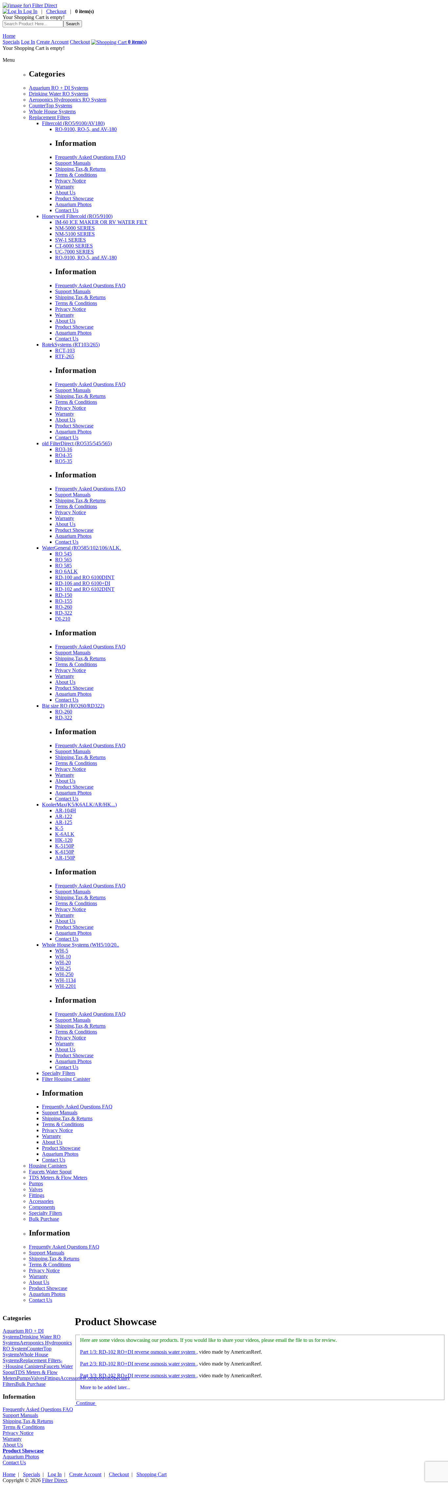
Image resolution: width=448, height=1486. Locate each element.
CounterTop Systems (50, 105)
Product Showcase (74, 198)
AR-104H (65, 810)
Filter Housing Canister (66, 1079)
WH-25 (63, 968)
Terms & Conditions (76, 175)
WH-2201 (65, 986)
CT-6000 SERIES (74, 246)
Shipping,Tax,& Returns (80, 169)
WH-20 (63, 962)
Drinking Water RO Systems (58, 94)
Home (9, 36)
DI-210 (62, 619)
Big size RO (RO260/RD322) (73, 706)
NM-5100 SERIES (75, 234)
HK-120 (63, 840)
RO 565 (63, 559)
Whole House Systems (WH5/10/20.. (80, 945)
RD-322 (63, 613)
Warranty (64, 186)
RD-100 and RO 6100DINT (84, 577)
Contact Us (66, 210)
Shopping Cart (151, 1474)
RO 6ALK (66, 571)
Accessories (41, 1201)
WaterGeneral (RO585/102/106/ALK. (81, 548)
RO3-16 (63, 449)
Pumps (36, 1183)
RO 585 (63, 565)
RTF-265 (64, 356)
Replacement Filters (49, 117)
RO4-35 (63, 455)
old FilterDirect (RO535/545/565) (77, 443)
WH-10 (63, 956)
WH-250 (64, 974)
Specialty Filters (58, 1073)
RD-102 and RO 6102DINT (84, 589)
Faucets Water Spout (50, 1171)
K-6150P (64, 852)
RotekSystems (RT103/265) (71, 344)
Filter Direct (54, 1480)
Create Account (52, 42)
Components (42, 1207)
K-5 (59, 828)
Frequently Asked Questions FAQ (90, 157)
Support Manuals (73, 163)
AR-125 (63, 822)
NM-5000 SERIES (75, 228)
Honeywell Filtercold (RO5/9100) (77, 216)
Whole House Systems (52, 111)
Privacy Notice (70, 181)
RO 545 (63, 554)
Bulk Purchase (44, 1219)
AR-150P (65, 858)
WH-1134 (65, 980)
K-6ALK (64, 834)
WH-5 (61, 950)
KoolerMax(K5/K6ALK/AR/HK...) (79, 804)
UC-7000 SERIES (74, 251)
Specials (11, 42)
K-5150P (64, 846)
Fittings (36, 1195)
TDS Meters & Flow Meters (58, 1177)
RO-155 (63, 601)
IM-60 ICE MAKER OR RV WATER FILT (101, 222)
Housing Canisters (48, 1166)
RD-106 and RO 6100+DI (82, 583)
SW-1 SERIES (70, 240)
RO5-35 (63, 461)
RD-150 (63, 595)
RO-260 (63, 607)
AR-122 (63, 816)
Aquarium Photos (73, 204)
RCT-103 (65, 350)
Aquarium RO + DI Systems (58, 88)
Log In (29, 11)
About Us (65, 192)
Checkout (56, 11)
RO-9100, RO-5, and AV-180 (86, 129)
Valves (36, 1189)
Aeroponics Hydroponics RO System (67, 99)
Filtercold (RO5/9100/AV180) (73, 123)
